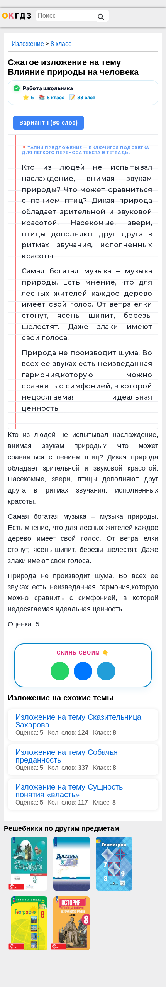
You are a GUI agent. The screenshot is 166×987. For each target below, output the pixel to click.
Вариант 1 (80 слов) (48, 122)
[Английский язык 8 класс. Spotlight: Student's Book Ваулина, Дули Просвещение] (29, 864)
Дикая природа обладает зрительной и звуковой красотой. (87, 211)
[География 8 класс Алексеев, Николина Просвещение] (29, 923)
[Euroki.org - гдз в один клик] (16, 17)
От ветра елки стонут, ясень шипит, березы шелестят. (87, 315)
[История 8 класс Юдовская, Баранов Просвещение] (71, 923)
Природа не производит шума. (81, 353)
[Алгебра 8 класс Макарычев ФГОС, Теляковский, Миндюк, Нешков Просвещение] (71, 864)
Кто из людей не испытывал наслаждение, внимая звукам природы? (87, 178)
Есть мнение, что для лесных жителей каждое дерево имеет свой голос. (87, 293)
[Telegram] (106, 671)
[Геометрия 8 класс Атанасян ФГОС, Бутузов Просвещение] (114, 864)
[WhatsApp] (60, 671)
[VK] (83, 671)
